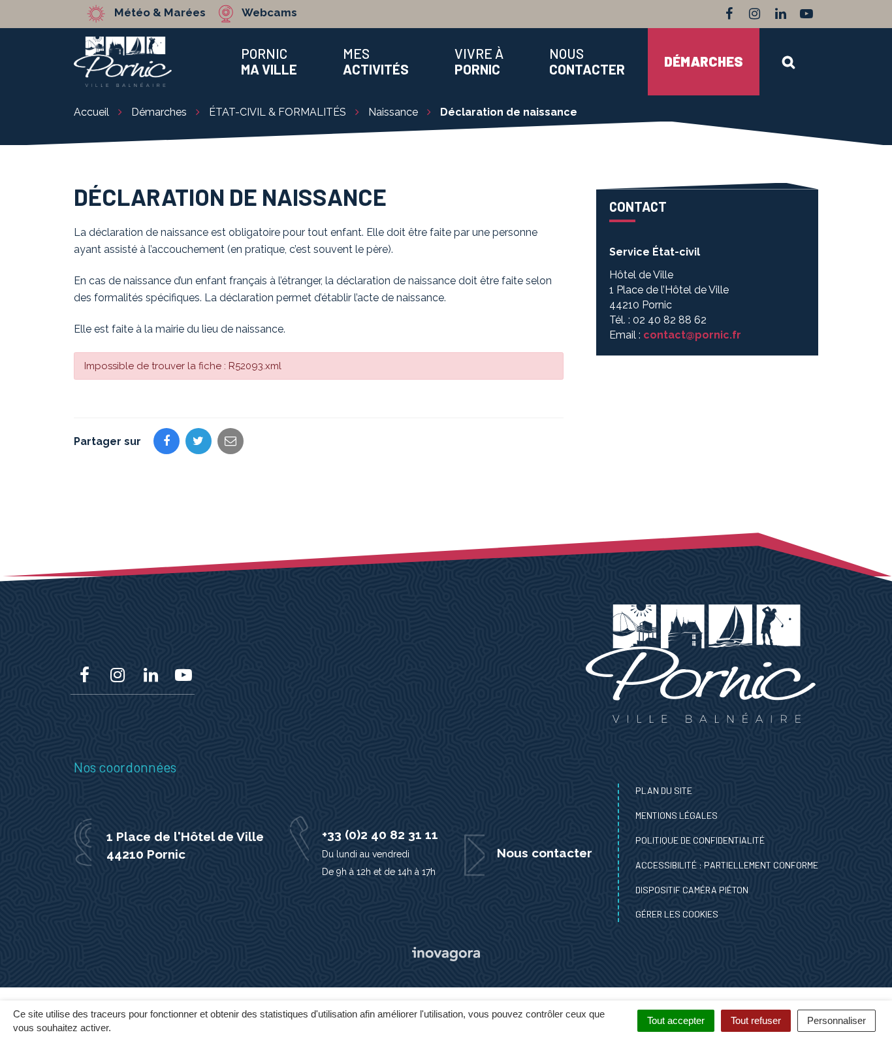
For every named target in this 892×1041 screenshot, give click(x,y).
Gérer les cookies (676, 913)
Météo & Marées (160, 13)
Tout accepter (676, 1020)
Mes (376, 61)
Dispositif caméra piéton (691, 889)
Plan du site (663, 790)
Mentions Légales (676, 815)
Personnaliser (836, 1020)
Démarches (703, 61)
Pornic (269, 61)
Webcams (269, 13)
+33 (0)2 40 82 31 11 (380, 834)
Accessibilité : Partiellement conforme (726, 864)
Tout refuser (756, 1020)
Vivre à (478, 61)
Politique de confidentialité (700, 840)
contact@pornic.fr (692, 335)
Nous (587, 61)
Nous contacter (544, 853)
